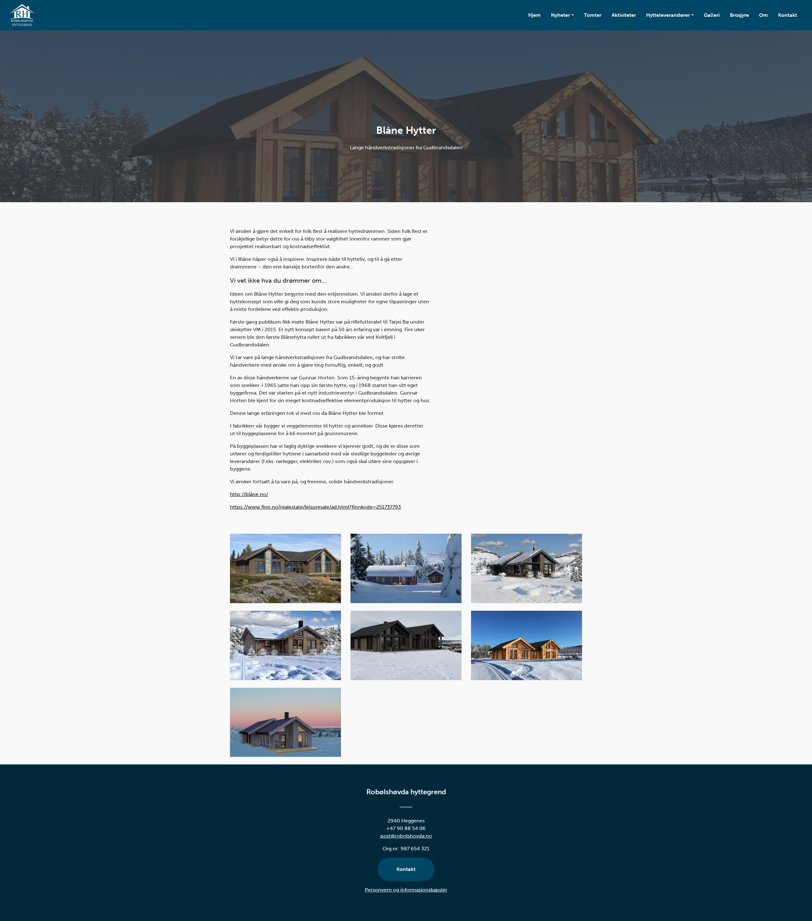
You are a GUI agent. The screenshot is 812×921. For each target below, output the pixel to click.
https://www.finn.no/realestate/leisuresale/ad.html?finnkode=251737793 (315, 507)
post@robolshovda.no (406, 836)
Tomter (592, 15)
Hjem (534, 15)
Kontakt (787, 15)
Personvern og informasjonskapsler (406, 890)
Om (763, 15)
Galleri (712, 15)
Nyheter (560, 15)
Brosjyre (739, 15)
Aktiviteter (624, 15)
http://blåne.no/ (249, 494)
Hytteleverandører (668, 15)
